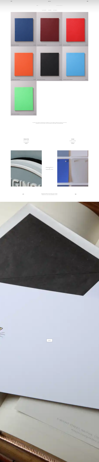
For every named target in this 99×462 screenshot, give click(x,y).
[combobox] (44, 10)
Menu (49, 1)
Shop (37, 5)
